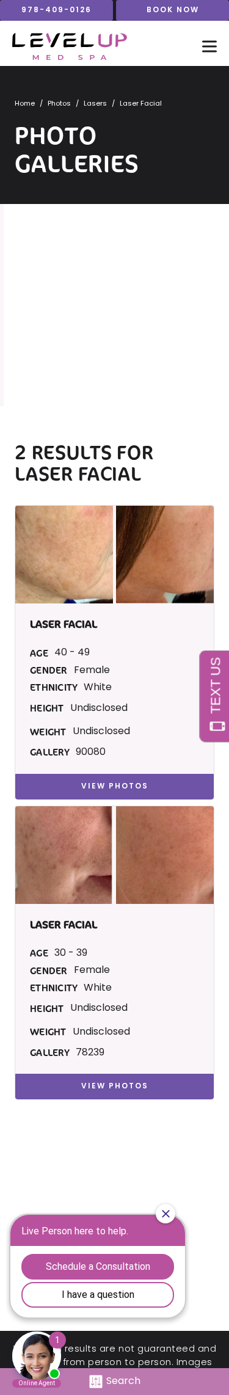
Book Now (173, 10)
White (98, 688)
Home (25, 104)
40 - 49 (72, 653)
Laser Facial (78, 473)
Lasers (95, 104)
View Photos (114, 786)
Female (92, 671)
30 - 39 (70, 953)
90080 (91, 752)
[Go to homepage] (95, 46)
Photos (59, 104)
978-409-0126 (56, 10)
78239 (90, 1053)
